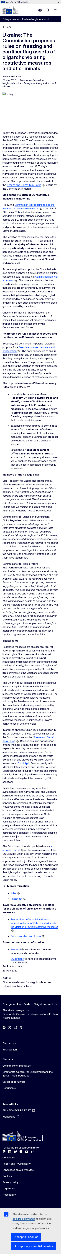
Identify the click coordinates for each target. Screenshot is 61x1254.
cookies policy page (24, 1218)
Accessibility (10, 1194)
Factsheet (16, 898)
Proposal (16, 949)
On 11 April (23, 763)
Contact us (9, 1157)
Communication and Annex (26, 936)
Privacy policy (10, 1182)
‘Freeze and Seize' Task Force (24, 184)
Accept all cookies (26, 1237)
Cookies (7, 1176)
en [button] (40, 10)
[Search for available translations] (43, 185)
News (8, 27)
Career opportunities (14, 1081)
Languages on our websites (18, 1169)
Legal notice (9, 1188)
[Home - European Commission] (10, 10)
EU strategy (17, 958)
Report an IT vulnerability (17, 1163)
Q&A (13, 893)
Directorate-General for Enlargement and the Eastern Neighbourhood (28, 1073)
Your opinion (10, 1049)
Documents (9, 1088)
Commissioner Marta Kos (17, 1065)
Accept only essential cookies (33, 1246)
